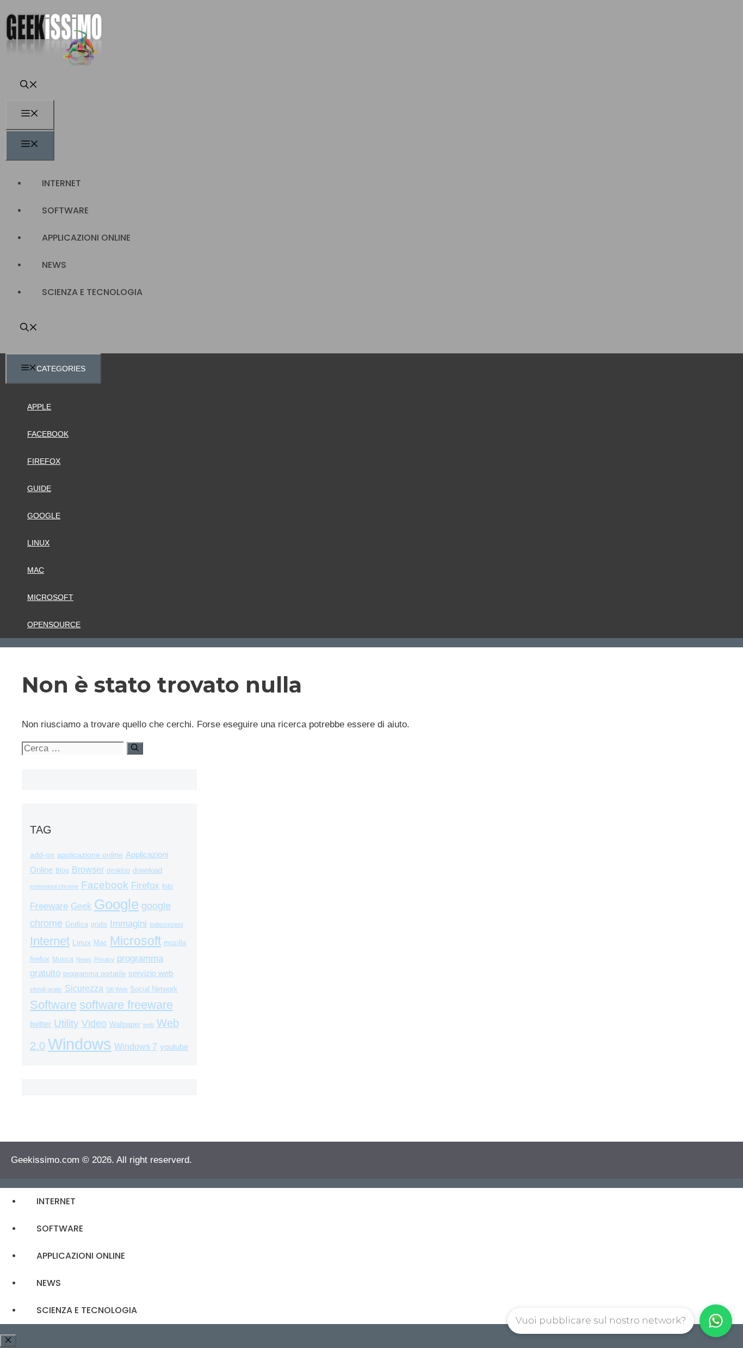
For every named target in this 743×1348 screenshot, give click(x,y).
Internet (61, 183)
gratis (99, 924)
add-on (42, 855)
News (54, 265)
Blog (62, 870)
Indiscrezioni (166, 924)
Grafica (76, 924)
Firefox (43, 461)
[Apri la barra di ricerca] (28, 85)
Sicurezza (84, 988)
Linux (38, 542)
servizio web (150, 973)
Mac (35, 570)
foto (167, 886)
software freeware (126, 1005)
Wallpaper (124, 1024)
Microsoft (50, 597)
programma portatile (94, 974)
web (148, 1024)
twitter (40, 1023)
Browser (88, 869)
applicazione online (90, 855)
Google (43, 515)
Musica (62, 959)
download (147, 870)
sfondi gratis (46, 989)
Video (94, 1023)
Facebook (48, 434)
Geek (81, 906)
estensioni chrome (54, 886)
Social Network (153, 989)
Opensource (54, 624)
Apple (39, 406)
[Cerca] (135, 748)
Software (65, 210)
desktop (118, 870)
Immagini (128, 923)
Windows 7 (135, 1046)
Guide (39, 488)
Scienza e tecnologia (92, 292)
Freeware (49, 906)
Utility (66, 1023)
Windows (80, 1044)
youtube (174, 1046)
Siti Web (116, 989)
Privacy (104, 959)
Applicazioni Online (86, 237)
